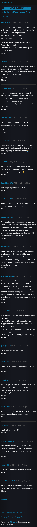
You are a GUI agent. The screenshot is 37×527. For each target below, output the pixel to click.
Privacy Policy (20, 517)
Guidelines (21, 513)
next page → (5, 499)
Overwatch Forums (7, 2)
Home (3, 513)
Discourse (14, 522)
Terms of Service (7, 517)
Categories (11, 513)
